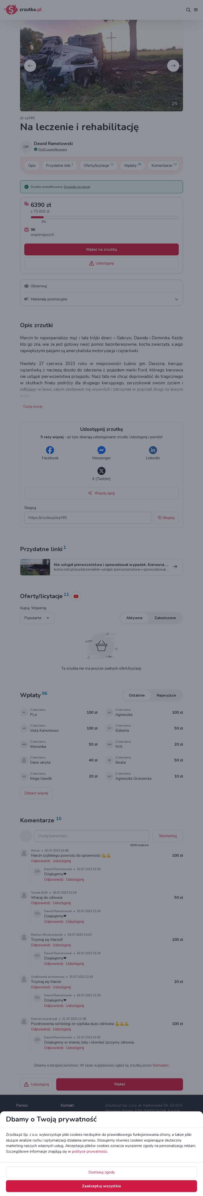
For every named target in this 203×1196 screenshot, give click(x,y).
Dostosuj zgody (101, 1172)
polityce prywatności (89, 1151)
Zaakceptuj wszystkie (101, 1186)
